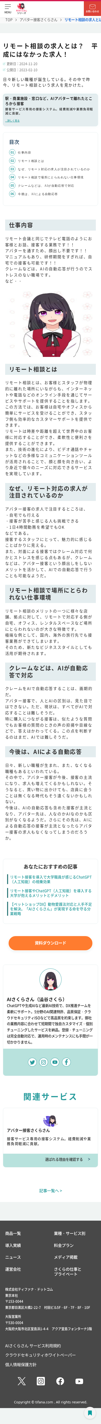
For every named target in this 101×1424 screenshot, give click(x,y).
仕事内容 (24, 152)
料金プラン (64, 1245)
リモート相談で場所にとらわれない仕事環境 (51, 177)
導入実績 (13, 1245)
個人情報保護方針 (21, 1364)
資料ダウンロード (50, 943)
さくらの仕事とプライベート (67, 1272)
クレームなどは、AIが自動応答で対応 (46, 185)
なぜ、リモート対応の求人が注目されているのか (54, 169)
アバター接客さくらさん (38, 20)
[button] (8, 9)
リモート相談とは (31, 161)
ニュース (13, 1257)
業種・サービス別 (69, 1233)
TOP (9, 20)
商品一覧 (13, 1233)
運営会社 (13, 1269)
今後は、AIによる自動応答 (38, 194)
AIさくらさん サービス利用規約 (33, 1345)
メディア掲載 (65, 1257)
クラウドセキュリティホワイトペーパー (40, 1355)
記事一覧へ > (50, 1190)
